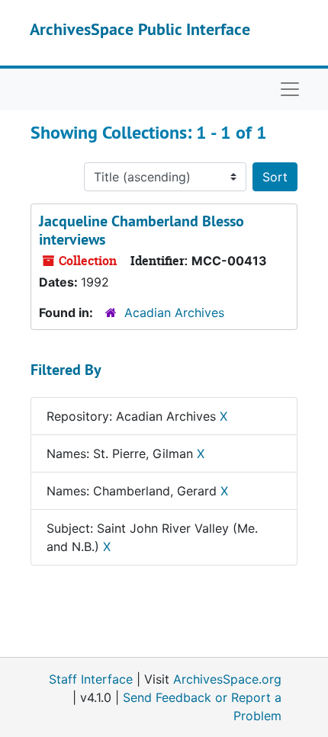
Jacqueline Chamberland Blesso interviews (141, 230)
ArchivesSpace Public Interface (140, 29)
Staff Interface (91, 679)
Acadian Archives (174, 312)
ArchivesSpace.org (227, 679)
